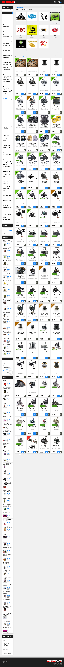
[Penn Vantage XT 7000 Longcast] (49, 169)
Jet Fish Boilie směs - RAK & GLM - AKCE (7, 261)
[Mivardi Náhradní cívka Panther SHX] (25, 339)
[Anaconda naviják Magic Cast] (49, 263)
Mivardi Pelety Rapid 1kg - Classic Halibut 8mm (7, 319)
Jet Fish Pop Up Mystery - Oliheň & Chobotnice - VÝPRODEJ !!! (7, 585)
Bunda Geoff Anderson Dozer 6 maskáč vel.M (6, 313)
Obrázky (54, 52)
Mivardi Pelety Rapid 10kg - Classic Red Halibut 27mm (7, 332)
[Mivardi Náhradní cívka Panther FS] (49, 320)
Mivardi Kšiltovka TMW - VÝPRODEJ (7, 437)
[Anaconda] (21, 16)
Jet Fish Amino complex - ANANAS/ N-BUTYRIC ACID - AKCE (7, 241)
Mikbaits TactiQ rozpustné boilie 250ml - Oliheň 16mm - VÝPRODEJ (7, 471)
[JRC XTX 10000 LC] (25, 207)
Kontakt (25, 1)
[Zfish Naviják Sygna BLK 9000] (25, 358)
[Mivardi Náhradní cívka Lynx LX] (49, 282)
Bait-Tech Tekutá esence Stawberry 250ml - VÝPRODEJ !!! (7, 520)
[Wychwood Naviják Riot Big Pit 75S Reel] (37, 414)
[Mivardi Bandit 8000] (37, 433)
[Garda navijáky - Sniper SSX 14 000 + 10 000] (37, 75)
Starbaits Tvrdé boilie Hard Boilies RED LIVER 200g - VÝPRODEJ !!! (7, 403)
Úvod (21, 1)
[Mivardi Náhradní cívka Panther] (61, 320)
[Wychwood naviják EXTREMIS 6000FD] (25, 169)
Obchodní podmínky (5, 661)
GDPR (3, 662)
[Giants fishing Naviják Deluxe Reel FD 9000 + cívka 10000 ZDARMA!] (20, 232)
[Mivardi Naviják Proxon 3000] (61, 94)
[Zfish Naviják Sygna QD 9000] (44, 346)
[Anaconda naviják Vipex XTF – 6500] (49, 245)
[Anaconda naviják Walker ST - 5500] (56, 251)
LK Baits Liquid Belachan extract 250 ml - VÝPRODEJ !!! (7, 417)
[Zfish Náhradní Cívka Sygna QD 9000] (32, 346)
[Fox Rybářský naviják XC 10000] (32, 81)
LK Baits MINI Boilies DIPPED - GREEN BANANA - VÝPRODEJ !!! (7, 513)
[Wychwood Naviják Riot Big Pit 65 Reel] (20, 402)
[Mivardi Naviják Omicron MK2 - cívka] (37, 131)
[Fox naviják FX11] (56, 440)
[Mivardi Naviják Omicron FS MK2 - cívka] (20, 383)
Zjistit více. (4, 373)
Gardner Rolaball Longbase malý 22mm (7, 267)
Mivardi (32, 35)
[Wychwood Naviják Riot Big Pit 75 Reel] (61, 396)
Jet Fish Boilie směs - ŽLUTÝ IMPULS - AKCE (7, 293)
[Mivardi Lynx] (49, 396)
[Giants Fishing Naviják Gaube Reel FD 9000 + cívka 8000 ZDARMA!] (32, 364)
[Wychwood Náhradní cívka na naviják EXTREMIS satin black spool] (49, 150)
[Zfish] (43, 43)
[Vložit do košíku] (46, 75)
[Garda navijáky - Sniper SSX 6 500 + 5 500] (25, 75)
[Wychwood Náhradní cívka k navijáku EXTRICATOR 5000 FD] (32, 138)
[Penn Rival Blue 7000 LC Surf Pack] (25, 301)
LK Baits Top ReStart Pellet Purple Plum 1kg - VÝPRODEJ (7, 534)
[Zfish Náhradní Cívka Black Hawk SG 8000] (56, 364)
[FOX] (43, 16)
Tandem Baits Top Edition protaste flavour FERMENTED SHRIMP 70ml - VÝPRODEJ (7, 555)
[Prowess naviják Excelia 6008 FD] (56, 176)
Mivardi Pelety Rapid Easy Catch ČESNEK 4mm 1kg (7, 351)
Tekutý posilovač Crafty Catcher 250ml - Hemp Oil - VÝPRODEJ (7, 600)
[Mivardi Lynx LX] (49, 339)
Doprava (29, 1)
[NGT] (43, 30)
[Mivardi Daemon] (49, 433)
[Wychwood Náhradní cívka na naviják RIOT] (20, 138)
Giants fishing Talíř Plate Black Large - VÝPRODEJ (7, 431)
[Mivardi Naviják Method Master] (37, 112)
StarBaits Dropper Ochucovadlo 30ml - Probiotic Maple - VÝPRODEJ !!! (7, 563)
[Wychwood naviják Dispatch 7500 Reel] (49, 226)
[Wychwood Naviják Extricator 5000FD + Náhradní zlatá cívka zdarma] (61, 358)
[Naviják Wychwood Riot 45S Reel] (32, 308)
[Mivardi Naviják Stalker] (49, 112)
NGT (43, 35)
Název (21, 52)
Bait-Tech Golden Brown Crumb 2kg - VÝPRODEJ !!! (7, 527)
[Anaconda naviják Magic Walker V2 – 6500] (61, 245)
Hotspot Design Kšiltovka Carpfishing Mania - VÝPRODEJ (7, 395)
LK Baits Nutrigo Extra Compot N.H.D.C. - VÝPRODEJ (6, 381)
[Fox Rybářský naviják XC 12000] (44, 440)
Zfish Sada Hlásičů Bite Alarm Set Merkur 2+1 (6, 444)
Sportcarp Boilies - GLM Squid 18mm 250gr (7, 248)
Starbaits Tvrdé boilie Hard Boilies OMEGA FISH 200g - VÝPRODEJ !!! (7, 578)
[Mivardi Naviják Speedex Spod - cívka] (61, 112)
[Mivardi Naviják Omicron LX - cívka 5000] (20, 270)
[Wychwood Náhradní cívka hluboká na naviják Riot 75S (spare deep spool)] (44, 119)
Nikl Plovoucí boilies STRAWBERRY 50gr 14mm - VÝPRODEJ (7, 424)
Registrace (5, 233)
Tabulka (59, 52)
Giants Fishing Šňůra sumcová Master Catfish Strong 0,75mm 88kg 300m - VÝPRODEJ (7, 592)
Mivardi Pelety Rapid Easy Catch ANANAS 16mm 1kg (7, 281)
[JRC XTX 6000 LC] (49, 207)
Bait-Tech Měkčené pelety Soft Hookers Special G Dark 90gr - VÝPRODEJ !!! (7, 541)
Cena (24, 52)
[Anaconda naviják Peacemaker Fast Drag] (37, 245)
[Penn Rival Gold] (61, 282)
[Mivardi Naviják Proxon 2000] (25, 112)
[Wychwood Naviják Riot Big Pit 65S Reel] (49, 414)
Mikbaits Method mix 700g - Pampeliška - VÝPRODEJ (7, 457)
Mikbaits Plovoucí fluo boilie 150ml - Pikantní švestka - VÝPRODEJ (7, 451)
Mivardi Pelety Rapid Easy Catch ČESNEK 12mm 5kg (7, 254)
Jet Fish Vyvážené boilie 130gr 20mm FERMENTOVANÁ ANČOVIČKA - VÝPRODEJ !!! (7, 505)
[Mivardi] (32, 30)
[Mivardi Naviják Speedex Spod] (25, 131)
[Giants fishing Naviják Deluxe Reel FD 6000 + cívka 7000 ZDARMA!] (61, 207)
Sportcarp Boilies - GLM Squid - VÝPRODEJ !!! (7, 607)
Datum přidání (29, 52)
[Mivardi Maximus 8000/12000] (61, 433)
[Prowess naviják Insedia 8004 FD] (44, 176)
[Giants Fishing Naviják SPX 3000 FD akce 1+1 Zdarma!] (37, 452)
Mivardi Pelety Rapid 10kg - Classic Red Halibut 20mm (7, 325)
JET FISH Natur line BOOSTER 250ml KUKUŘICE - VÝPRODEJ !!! (7, 498)
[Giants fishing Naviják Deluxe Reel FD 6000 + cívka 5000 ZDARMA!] (20, 213)
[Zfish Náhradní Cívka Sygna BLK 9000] (56, 327)
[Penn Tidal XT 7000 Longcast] (25, 188)
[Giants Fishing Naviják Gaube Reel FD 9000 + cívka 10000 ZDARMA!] (20, 364)
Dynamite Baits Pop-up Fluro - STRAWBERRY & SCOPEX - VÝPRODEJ (7, 483)
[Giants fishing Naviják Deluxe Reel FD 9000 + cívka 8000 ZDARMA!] (56, 213)
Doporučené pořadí (36, 52)
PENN (55, 35)
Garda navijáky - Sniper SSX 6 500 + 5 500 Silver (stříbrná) (7, 274)
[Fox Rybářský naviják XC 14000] (20, 81)
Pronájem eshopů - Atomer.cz (57, 664)
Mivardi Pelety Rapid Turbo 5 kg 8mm (7, 287)
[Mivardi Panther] (25, 452)
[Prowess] (21, 43)
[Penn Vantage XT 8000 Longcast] (37, 169)
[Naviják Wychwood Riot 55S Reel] (20, 308)
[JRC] (21, 30)
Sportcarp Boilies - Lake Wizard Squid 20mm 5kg (7, 306)
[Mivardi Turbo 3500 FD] (25, 433)
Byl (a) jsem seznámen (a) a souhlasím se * (7, 368)
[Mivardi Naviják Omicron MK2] (32, 383)
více (3, 647)
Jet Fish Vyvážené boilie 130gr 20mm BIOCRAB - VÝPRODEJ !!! (7, 388)
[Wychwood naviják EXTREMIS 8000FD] (61, 150)
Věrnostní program (35, 1)
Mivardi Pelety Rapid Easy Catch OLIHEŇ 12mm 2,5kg (7, 338)
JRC (20, 35)
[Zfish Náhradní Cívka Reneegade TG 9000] (44, 364)
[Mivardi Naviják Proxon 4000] (49, 94)
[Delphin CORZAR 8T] (56, 289)
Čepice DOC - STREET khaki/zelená (6, 571)
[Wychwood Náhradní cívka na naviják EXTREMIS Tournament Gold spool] (61, 131)
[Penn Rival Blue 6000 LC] (37, 301)
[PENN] (55, 30)
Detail (8, 245)
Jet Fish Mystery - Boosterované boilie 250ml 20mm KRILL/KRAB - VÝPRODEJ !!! (7, 614)
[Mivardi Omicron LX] (32, 270)
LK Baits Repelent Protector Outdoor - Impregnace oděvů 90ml (7, 628)
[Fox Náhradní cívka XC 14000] (44, 62)
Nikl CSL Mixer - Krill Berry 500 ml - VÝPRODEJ (7, 464)
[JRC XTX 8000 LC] (37, 207)
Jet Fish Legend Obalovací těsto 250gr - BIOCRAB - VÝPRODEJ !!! (7, 410)
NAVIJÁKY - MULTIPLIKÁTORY (23, 9)
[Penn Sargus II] (61, 414)
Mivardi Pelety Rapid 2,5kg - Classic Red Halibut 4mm (7, 300)
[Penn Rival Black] (37, 226)
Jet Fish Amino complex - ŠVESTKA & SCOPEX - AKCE (7, 345)
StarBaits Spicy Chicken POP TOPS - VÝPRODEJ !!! (7, 621)
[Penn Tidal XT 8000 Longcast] (61, 169)
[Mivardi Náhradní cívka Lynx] (37, 339)
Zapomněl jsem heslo (6, 232)
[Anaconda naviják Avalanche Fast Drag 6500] (25, 263)
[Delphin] (32, 16)
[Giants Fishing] (55, 16)
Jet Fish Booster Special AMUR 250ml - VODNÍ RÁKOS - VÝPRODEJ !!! (7, 490)
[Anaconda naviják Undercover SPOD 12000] (37, 263)
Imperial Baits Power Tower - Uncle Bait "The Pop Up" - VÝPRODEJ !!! (7, 548)
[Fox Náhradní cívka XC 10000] (56, 62)
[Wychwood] (32, 43)
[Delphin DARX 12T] (32, 176)
